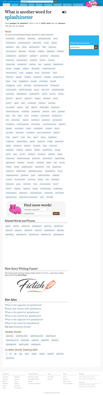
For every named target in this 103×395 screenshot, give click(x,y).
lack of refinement (44, 133)
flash (44, 47)
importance (23, 193)
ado (55, 163)
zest (47, 179)
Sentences (39, 5)
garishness (37, 43)
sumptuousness (23, 124)
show (55, 39)
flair (13, 116)
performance (47, 158)
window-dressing (25, 90)
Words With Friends (33, 379)
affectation (35, 69)
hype (44, 146)
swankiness (22, 64)
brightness (52, 137)
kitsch (57, 128)
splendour (22, 56)
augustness (56, 167)
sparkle (20, 107)
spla (20, 354)
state (42, 197)
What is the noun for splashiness (21, 323)
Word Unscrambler (33, 377)
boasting (47, 64)
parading (47, 77)
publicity (28, 150)
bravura (53, 94)
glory (8, 116)
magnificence (58, 64)
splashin (50, 354)
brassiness (16, 120)
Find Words (57, 5)
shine (55, 73)
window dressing (23, 158)
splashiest (28, 230)
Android (50, 379)
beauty (35, 189)
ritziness (51, 60)
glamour (28, 98)
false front (45, 90)
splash (8, 146)
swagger (17, 69)
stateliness (35, 120)
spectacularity (11, 197)
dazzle (44, 94)
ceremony (31, 179)
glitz (18, 47)
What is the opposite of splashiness (23, 305)
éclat (8, 137)
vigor (35, 137)
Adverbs (16, 379)
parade (8, 69)
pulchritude (59, 193)
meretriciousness (12, 111)
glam (23, 103)
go (96, 47)
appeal (32, 141)
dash (20, 116)
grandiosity (36, 111)
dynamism (55, 179)
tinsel (37, 73)
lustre (8, 189)
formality (49, 197)
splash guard (23, 344)
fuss (39, 64)
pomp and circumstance (28, 197)
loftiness (17, 189)
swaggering (10, 85)
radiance (56, 133)
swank (46, 43)
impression (10, 158)
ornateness (55, 56)
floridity (37, 150)
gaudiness (10, 47)
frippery (38, 98)
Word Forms (67, 5)
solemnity (27, 184)
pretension (44, 56)
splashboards (49, 230)
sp (10, 354)
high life (34, 107)
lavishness (10, 94)
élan (29, 137)
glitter (16, 103)
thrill (27, 107)
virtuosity (30, 163)
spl (15, 354)
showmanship (45, 189)
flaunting (32, 51)
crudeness (10, 141)
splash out (25, 226)
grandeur (61, 111)
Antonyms (15, 5)
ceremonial (48, 193)
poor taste (19, 133)
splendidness (22, 94)
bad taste (27, 85)
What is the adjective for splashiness (23, 319)
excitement (32, 103)
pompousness (58, 77)
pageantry (50, 51)
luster (55, 184)
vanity (55, 98)
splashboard (58, 226)
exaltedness (57, 189)
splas (27, 354)
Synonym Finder (22, 327)
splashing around (36, 336)
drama (28, 128)
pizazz (43, 137)
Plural (16, 381)
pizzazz (9, 98)
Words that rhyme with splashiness (23, 308)
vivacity (9, 179)
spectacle (52, 47)
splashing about (22, 336)
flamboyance (11, 43)
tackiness (25, 111)
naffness (51, 154)
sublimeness (21, 171)
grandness (46, 120)
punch (8, 154)
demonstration (22, 60)
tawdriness (55, 107)
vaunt (19, 85)
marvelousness (36, 193)
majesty (25, 120)
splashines (10, 358)
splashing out (21, 234)
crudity (50, 141)
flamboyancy (57, 116)
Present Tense (18, 388)
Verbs (4, 388)
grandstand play (58, 90)
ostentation (10, 39)
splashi (42, 354)
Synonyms (6, 5)
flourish (42, 60)
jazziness (9, 133)
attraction (51, 103)
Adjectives (17, 377)
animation (40, 163)
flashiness (31, 39)
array (21, 73)
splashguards (59, 234)
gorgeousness (27, 167)
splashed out (34, 234)
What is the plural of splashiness (21, 312)
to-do (23, 137)
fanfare (60, 94)
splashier (38, 230)
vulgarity (41, 51)
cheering (19, 150)
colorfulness (38, 128)
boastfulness (47, 150)
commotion (30, 133)
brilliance (42, 103)
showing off (54, 85)
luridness (34, 116)
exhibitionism (11, 56)
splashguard (36, 226)
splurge (19, 77)
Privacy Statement (68, 383)
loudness (60, 51)
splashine (59, 354)
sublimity (56, 175)
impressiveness (44, 175)
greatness (24, 175)
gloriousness (57, 120)
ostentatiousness (44, 39)
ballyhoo (27, 146)
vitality (40, 179)
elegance (26, 189)
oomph (16, 167)
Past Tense (17, 385)
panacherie (59, 141)
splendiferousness (35, 171)
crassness (53, 146)
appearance (10, 163)
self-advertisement (41, 85)
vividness (31, 154)
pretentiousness (24, 43)
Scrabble (30, 381)
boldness (21, 163)
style (53, 111)
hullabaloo (10, 150)
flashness (9, 77)
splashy (16, 226)
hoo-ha (62, 163)
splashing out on (12, 340)
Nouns (4, 385)
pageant (26, 69)
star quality (10, 107)
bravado (34, 81)
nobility (8, 167)
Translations (48, 5)
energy (57, 150)
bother (49, 163)
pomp (24, 47)
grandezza (18, 146)
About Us (65, 379)
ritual (35, 184)
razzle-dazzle (11, 90)
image (59, 154)
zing (48, 167)
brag (14, 81)
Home (64, 377)
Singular (16, 383)
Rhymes (31, 5)
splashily (60, 230)
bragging (29, 73)
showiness (21, 39)
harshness (42, 154)
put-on (36, 90)
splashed (9, 230)
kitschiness (35, 124)
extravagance (11, 51)
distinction (10, 184)
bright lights (44, 107)
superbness (39, 167)
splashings (10, 234)
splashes (18, 230)
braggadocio (23, 81)
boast (8, 81)
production (36, 158)
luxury (60, 171)
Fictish (45, 273)
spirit (15, 154)
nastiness (41, 141)
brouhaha (36, 146)
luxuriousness (20, 179)
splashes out (46, 234)
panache (46, 111)
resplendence (34, 94)
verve (26, 116)
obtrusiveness (11, 73)
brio (7, 120)
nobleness (10, 171)
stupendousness (12, 175)
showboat (46, 98)
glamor (18, 98)
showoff (53, 81)
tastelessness (34, 47)
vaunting (32, 64)
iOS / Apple (50, 377)
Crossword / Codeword (34, 383)
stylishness (45, 116)
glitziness (22, 51)
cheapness (10, 124)
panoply (9, 128)
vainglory (27, 77)
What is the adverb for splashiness (22, 316)
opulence (62, 124)
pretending (43, 81)
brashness (10, 60)
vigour (14, 137)
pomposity (38, 77)
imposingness (11, 193)
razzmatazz (19, 128)
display (54, 43)
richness (48, 128)
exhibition (33, 60)
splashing (47, 226)
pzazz (8, 103)
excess (22, 154)
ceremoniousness (49, 124)
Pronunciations (78, 5)
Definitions (23, 5)
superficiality (59, 158)
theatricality (10, 64)
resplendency (50, 171)
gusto (33, 175)
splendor (33, 56)
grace (18, 184)
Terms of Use (66, 381)
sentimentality (22, 141)
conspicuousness (48, 69)
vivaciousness (45, 184)
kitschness (46, 73)
